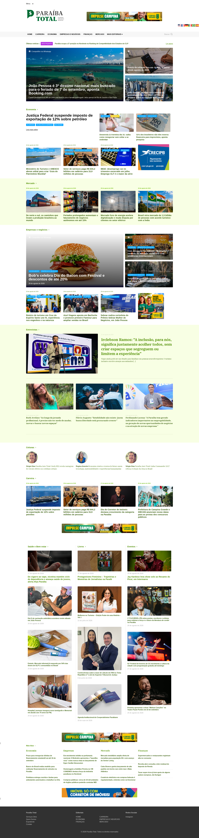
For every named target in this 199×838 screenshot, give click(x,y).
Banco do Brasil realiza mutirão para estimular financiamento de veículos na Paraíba (41, 769)
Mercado (30, 183)
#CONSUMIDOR (34, 271)
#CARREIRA (30, 125)
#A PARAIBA (131, 247)
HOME (29, 34)
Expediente (30, 822)
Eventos (131, 546)
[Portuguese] (193, 25)
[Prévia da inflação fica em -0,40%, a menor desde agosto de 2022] (149, 61)
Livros (81, 546)
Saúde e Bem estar (37, 546)
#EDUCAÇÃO (152, 116)
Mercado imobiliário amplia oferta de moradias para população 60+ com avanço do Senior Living (117, 758)
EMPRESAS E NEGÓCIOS (70, 34)
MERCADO (99, 34)
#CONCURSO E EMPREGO (45, 125)
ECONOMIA (52, 34)
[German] (186, 25)
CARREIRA (39, 34)
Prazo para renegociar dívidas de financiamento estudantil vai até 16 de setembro (41, 758)
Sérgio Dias (30, 466)
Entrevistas (31, 330)
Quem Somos (31, 819)
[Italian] (190, 25)
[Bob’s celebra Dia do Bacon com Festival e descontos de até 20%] (74, 260)
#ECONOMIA (58, 125)
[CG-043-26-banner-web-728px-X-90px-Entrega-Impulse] (124, 16)
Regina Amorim (82, 466)
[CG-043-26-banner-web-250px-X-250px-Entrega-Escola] (155, 306)
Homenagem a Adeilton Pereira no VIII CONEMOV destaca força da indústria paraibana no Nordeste (78, 771)
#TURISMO (50, 150)
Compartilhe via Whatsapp (41, 51)
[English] (179, 25)
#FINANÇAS (115, 116)
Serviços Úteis (31, 817)
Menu (28, 4)
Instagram (129, 817)
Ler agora (169, 43)
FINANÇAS (88, 34)
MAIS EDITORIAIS (114, 34)
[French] (183, 25)
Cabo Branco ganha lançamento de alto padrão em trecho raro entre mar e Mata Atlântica (116, 769)
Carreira (30, 478)
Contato (29, 824)
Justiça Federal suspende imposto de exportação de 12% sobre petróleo (59, 117)
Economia (31, 109)
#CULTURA (31, 150)
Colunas (30, 447)
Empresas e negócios (36, 230)
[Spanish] (197, 25)
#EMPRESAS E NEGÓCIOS (49, 271)
